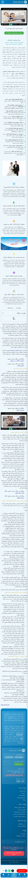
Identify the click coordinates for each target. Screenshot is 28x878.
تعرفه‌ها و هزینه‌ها (21, 797)
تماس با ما (23, 833)
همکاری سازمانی (21, 826)
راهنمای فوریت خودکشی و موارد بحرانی (13, 853)
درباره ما (23, 793)
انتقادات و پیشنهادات (20, 835)
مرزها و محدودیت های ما (19, 816)
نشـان (18, 781)
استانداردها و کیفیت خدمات (19, 814)
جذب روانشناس (21, 823)
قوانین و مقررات (21, 809)
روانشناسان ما (22, 795)
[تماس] (12, 870)
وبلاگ (24, 799)
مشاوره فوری (19, 734)
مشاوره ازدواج (20, 410)
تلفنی (21, 738)
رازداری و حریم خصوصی (19, 811)
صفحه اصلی (22, 791)
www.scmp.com (5, 705)
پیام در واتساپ (18, 764)
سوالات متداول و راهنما (20, 807)
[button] (3, 313)
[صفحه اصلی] (23, 750)
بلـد (23, 781)
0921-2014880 (19, 757)
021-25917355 (9, 757)
